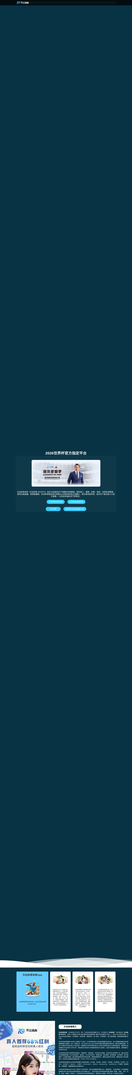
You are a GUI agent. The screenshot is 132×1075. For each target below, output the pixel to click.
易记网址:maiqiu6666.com (75, 509)
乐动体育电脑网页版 (76, 502)
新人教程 (53, 509)
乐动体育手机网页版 (56, 502)
